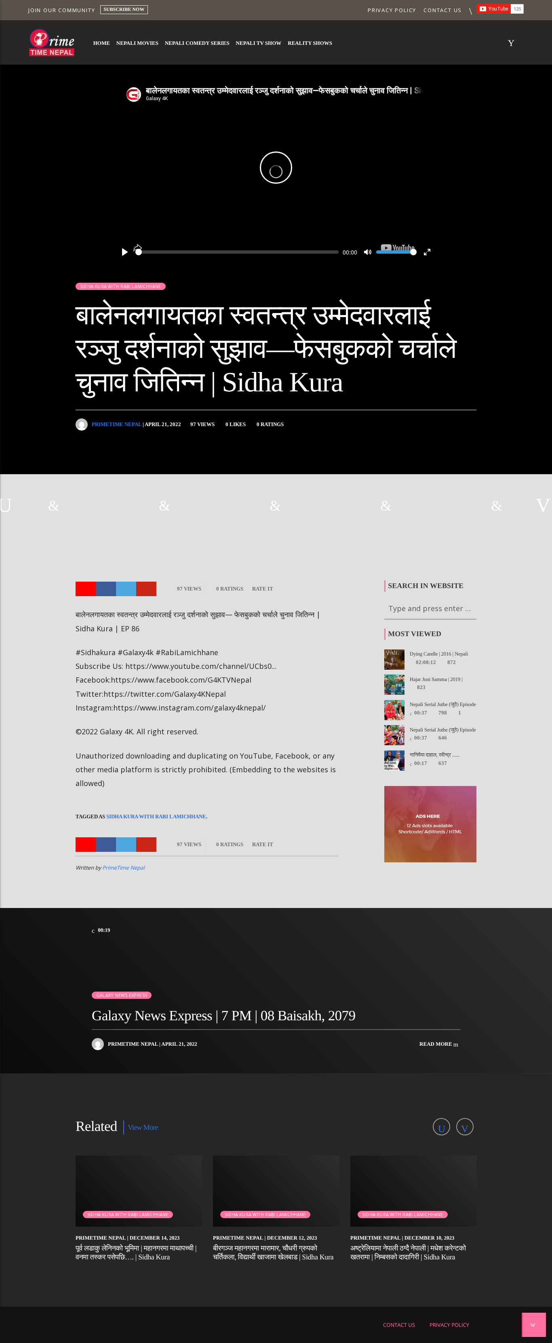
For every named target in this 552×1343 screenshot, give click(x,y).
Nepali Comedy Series (197, 43)
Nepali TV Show (259, 43)
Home (101, 43)
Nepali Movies (137, 43)
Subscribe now (123, 9)
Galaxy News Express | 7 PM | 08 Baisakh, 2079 (223, 1016)
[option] (55, 505)
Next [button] (546, 505)
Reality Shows (310, 43)
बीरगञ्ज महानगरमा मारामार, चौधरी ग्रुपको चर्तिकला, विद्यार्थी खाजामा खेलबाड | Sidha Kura (273, 1252)
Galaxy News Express (121, 995)
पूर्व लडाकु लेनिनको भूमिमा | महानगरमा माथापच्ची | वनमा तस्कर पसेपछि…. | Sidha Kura (136, 1252)
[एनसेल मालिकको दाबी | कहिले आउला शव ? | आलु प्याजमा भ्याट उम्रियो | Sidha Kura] (387, 505)
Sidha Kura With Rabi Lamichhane (156, 816)
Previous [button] (6, 505)
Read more (436, 1044)
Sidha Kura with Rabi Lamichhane (120, 286)
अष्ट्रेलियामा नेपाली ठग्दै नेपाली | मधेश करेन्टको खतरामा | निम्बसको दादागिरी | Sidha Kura (408, 1252)
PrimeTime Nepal (116, 424)
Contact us (442, 10)
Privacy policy (392, 10)
